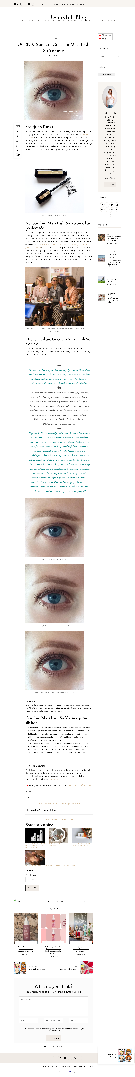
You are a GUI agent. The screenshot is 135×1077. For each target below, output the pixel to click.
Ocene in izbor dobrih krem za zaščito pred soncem (82, 844)
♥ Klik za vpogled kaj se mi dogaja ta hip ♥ (59, 803)
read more (110, 184)
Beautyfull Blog (67, 17)
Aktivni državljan (113, 252)
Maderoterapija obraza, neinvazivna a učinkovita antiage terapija (50, 866)
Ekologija (111, 257)
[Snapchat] (117, 209)
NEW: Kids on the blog (108, 1057)
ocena (72, 819)
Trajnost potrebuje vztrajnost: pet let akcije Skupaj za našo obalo (114, 263)
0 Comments (89, 901)
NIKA (20, 901)
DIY (108, 290)
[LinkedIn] (17, 145)
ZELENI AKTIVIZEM (68, 4)
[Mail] (110, 214)
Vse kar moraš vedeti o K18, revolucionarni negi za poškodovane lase (35, 845)
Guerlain (47, 819)
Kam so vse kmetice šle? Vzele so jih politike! (114, 279)
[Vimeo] (112, 209)
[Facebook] (17, 130)
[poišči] (88, 3)
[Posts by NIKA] (15, 902)
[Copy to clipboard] (17, 151)
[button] (17, 936)
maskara (64, 819)
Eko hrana (110, 231)
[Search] (80, 1058)
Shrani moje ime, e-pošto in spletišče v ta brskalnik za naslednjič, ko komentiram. (54, 1030)
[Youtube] (102, 209)
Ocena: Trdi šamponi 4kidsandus (56, 844)
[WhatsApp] (17, 140)
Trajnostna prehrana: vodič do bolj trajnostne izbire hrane (114, 237)
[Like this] (17, 156)
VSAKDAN (40, 4)
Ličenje (51, 39)
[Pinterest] (17, 135)
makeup (55, 819)
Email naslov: (31, 875)
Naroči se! (81, 4)
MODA (49, 4)
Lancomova (53, 779)
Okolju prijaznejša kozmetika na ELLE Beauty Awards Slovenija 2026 (53, 949)
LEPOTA (56, 4)
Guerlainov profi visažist (79, 785)
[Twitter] (107, 204)
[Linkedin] (112, 204)
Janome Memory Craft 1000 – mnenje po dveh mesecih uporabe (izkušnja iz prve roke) (113, 297)
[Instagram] (117, 204)
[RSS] (75, 1058)
